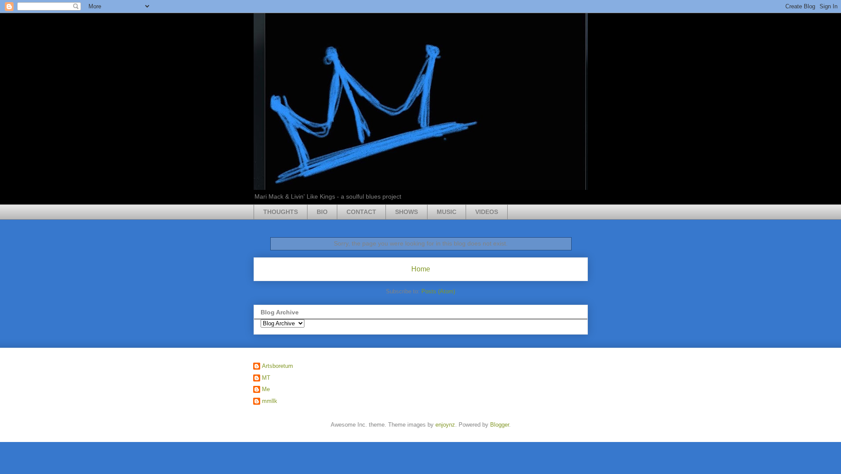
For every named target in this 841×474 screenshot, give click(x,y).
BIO (322, 211)
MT (266, 377)
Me (266, 389)
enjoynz (445, 424)
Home (420, 269)
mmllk (269, 401)
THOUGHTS (280, 211)
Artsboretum (277, 366)
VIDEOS (486, 211)
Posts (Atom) (438, 291)
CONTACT (361, 211)
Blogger (499, 424)
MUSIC (446, 211)
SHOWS (406, 211)
